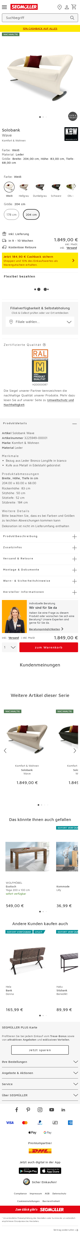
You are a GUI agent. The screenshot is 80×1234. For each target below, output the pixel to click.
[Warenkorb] (74, 7)
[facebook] (16, 1110)
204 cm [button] (31, 214)
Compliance (20, 1193)
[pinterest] (28, 1110)
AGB (47, 1193)
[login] (67, 7)
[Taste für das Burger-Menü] (4, 6)
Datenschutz (59, 1193)
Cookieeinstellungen (28, 1201)
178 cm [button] (11, 214)
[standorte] (60, 7)
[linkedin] (63, 1110)
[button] (9, 190)
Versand (72, 247)
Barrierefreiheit (51, 1201)
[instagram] (40, 1110)
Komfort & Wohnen (14, 140)
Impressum (36, 1193)
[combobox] (9, 647)
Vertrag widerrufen (63, 1229)
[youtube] (51, 1110)
